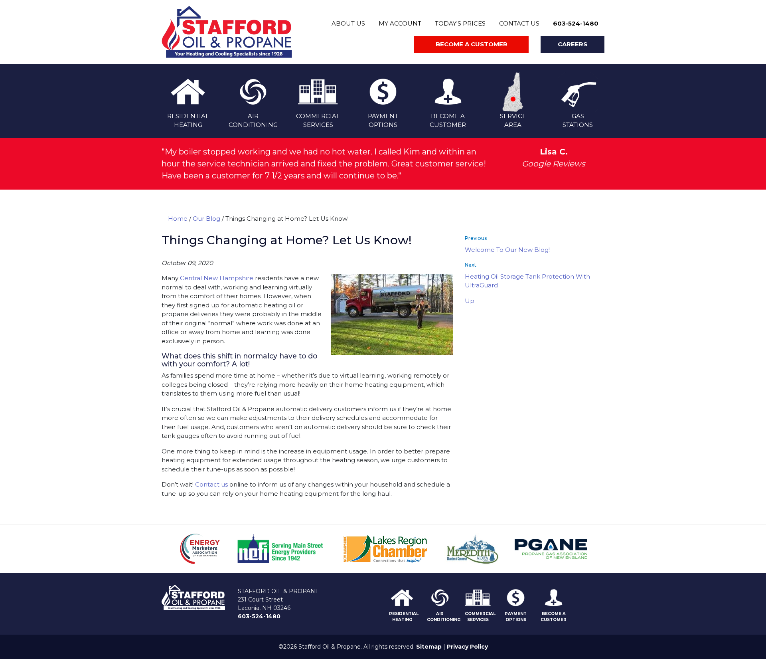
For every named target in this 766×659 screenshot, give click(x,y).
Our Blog (206, 218)
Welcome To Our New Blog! (507, 249)
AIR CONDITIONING (443, 616)
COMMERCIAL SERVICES (480, 616)
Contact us (211, 484)
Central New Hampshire (216, 278)
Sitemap (429, 646)
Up (469, 301)
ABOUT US (348, 23)
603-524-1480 (575, 23)
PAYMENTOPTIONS (383, 120)
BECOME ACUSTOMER (448, 120)
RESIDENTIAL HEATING (404, 616)
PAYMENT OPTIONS (516, 616)
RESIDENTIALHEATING (188, 120)
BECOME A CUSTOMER (554, 616)
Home (178, 218)
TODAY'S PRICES (460, 23)
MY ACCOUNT (400, 23)
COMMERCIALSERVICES (318, 120)
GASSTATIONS (578, 120)
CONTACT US (519, 23)
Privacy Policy (467, 646)
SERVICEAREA (513, 120)
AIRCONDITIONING (253, 120)
